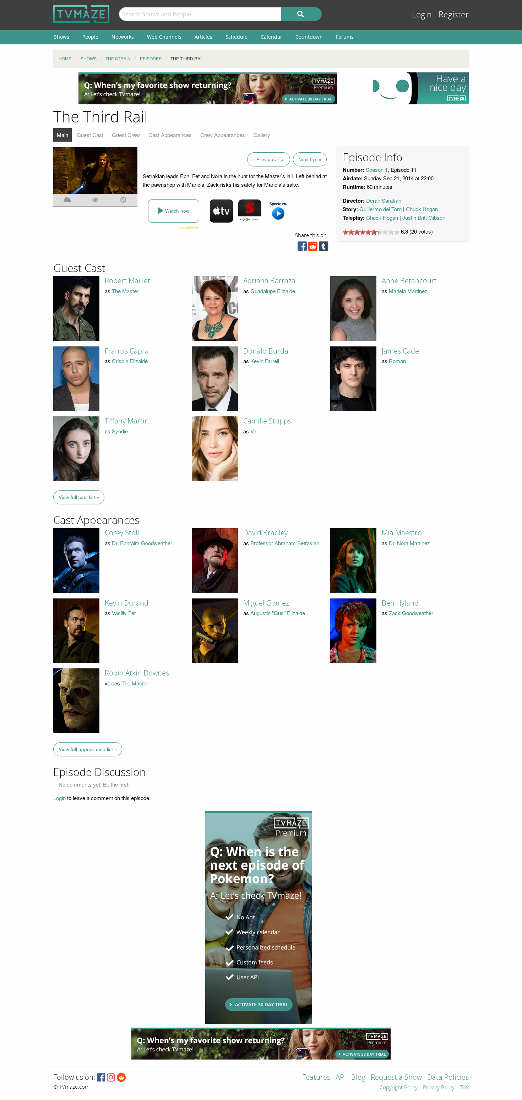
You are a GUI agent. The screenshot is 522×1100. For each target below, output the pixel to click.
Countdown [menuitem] (309, 36)
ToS (464, 1088)
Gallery (262, 134)
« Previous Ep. (268, 159)
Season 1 (377, 169)
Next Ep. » (310, 159)
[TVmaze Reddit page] (121, 1078)
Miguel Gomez (266, 603)
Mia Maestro (402, 533)
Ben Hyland (400, 603)
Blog (358, 1078)
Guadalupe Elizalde (272, 291)
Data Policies (448, 1078)
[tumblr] (323, 248)
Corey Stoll (122, 533)
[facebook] (302, 248)
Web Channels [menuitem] (164, 36)
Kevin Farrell (264, 361)
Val (253, 431)
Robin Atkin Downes (137, 673)
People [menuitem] (90, 36)
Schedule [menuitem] (236, 36)
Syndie (120, 431)
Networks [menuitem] (123, 36)
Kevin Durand (126, 603)
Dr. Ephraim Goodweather (142, 543)
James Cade (400, 351)
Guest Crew (126, 134)
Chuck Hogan (422, 209)
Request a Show (396, 1078)
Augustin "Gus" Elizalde (277, 613)
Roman (397, 361)
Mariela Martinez (408, 291)
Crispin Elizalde (130, 361)
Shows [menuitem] (61, 36)
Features (316, 1078)
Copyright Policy (399, 1088)
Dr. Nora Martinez (409, 543)
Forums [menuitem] (345, 36)
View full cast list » (79, 497)
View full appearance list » (88, 749)
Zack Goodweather (411, 613)
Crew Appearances (222, 134)
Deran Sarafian (383, 200)
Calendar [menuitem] (271, 36)
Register (454, 15)
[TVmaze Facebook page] (101, 1078)
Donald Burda (265, 351)
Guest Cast (90, 134)
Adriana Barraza (269, 281)
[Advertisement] (207, 88)
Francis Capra (127, 351)
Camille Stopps (267, 421)
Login (422, 15)
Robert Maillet (127, 281)
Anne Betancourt (409, 281)
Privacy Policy (439, 1088)
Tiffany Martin (127, 421)
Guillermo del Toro (380, 209)
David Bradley (265, 533)
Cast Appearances (170, 134)
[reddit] (312, 248)
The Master (125, 291)
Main (62, 134)
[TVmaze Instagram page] (111, 1078)
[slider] (371, 232)
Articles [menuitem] (203, 36)
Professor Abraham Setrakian (284, 543)
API (341, 1078)
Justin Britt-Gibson (423, 217)
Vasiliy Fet (124, 613)
